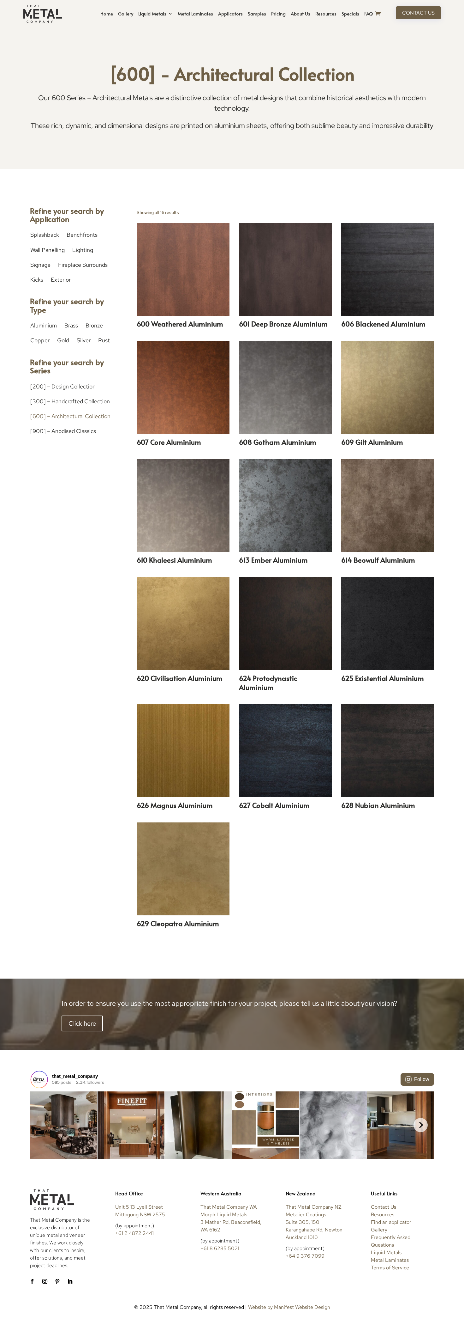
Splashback (44, 234)
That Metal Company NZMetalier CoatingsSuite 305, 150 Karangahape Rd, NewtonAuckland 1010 (314, 1222)
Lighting (82, 249)
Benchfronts (82, 234)
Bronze (94, 325)
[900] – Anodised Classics (63, 431)
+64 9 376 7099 (305, 1256)
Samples (257, 13)
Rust (104, 340)
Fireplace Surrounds (83, 264)
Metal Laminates (195, 13)
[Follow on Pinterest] (57, 1281)
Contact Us (418, 12)
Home (106, 13)
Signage (40, 264)
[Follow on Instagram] (45, 1281)
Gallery (125, 13)
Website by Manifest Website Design (289, 1307)
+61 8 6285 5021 (219, 1248)
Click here (82, 1023)
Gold (63, 340)
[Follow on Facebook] (32, 1281)
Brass (71, 325)
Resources (325, 13)
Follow (421, 1079)
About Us (300, 13)
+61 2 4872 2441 (134, 1233)
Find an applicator (391, 1222)
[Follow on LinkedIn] (70, 1281)
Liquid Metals (152, 13)
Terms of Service (390, 1267)
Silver (84, 340)
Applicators (230, 13)
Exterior (61, 279)
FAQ (368, 13)
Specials (350, 13)
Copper (40, 340)
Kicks (36, 279)
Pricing (278, 13)
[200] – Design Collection (63, 386)
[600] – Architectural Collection (70, 416)
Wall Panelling (47, 249)
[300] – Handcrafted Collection (70, 401)
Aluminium (43, 325)
